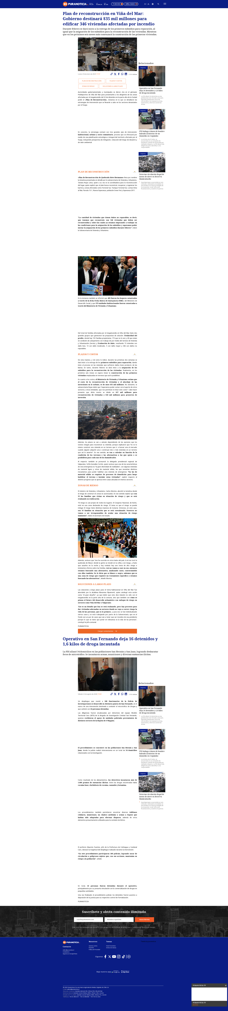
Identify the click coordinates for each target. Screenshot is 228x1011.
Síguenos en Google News (70, 953)
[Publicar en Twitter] (115, 74)
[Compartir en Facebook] (119, 74)
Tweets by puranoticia (148, 941)
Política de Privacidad (94, 949)
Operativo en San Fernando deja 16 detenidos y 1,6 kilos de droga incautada (151, 90)
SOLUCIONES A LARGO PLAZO (113, 86)
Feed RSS (91, 947)
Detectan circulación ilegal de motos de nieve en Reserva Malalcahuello (151, 176)
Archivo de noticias (111, 947)
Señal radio (130, 4)
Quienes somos (93, 945)
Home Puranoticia (111, 945)
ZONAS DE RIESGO (88, 86)
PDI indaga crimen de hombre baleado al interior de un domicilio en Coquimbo (152, 133)
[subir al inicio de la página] (134, 172)
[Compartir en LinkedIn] (126, 74)
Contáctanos (66, 951)
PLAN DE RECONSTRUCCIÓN (91, 81)
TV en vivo (116, 4)
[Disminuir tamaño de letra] (148, 4)
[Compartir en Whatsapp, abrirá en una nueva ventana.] (123, 74)
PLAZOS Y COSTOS (116, 81)
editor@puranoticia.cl (68, 950)
